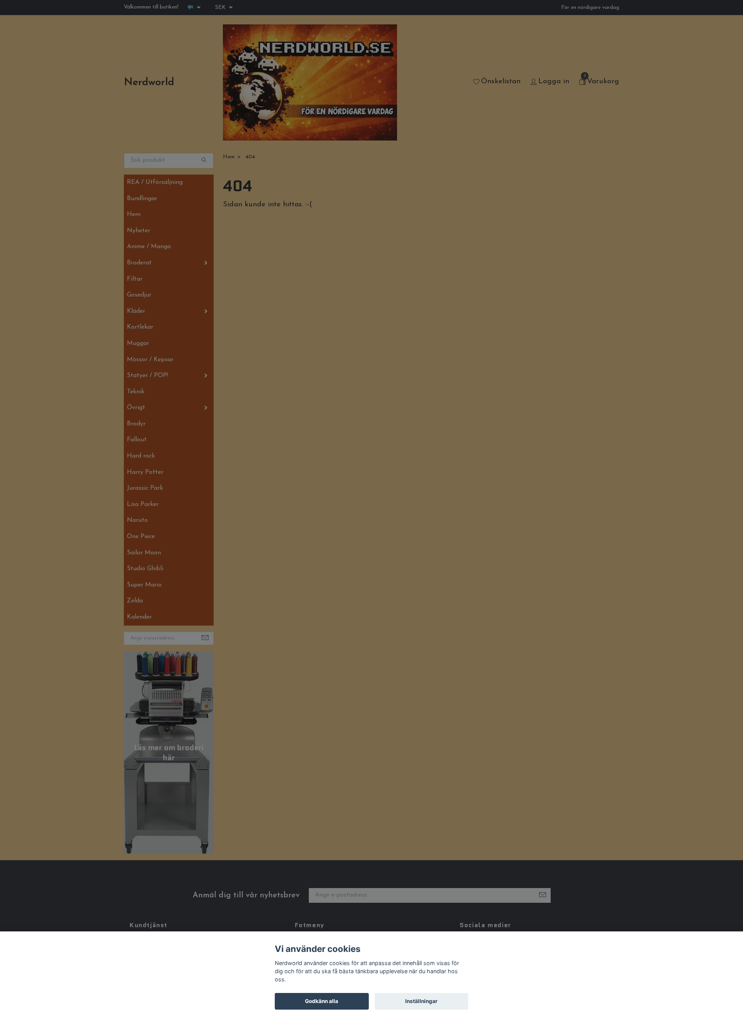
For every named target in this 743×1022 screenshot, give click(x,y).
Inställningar (421, 1001)
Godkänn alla (321, 1001)
